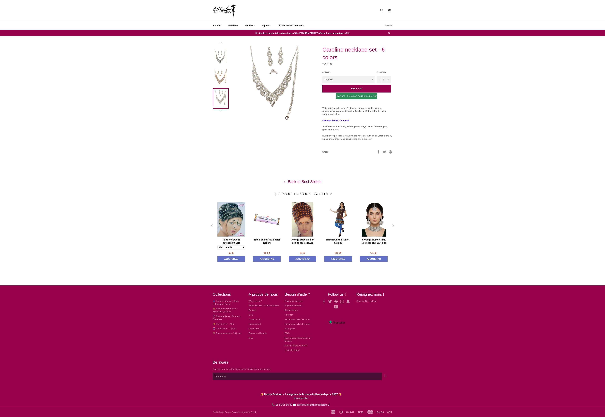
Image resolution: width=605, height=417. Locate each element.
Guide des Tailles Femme (297, 324)
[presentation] (212, 225)
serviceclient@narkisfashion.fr (313, 404)
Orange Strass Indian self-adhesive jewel (302, 241)
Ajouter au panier (231, 260)
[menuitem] (217, 25)
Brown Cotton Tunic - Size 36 (338, 241)
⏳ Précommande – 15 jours (227, 333)
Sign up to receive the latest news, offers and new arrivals (241, 369)
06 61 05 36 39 (284, 404)
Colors (326, 72)
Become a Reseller (258, 333)
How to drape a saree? (296, 345)
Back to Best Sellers (304, 182)
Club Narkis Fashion (366, 301)
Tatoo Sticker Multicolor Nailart (267, 241)
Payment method (293, 305)
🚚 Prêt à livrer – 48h (223, 324)
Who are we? (255, 301)
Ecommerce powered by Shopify (244, 412)
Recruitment (255, 324)
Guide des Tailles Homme (297, 319)
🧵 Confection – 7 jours (224, 328)
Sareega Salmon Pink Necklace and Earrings (373, 241)
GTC (251, 314)
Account (388, 25)
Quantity (381, 72)
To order (289, 314)
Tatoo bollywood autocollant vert (231, 241)
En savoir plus (301, 398)
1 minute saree (292, 350)
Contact (252, 310)
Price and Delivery (294, 301)
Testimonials (255, 319)
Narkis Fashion (225, 412)
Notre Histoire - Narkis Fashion (264, 305)
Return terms (291, 310)
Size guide (290, 328)
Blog (251, 338)
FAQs (287, 333)
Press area (254, 328)
